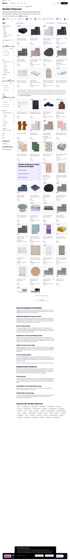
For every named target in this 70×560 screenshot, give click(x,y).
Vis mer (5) (5, 36)
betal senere (43, 372)
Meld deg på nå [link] (59, 556)
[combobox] (50, 23)
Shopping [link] (7, 6)
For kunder (4, 0)
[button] (58, 3)
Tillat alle (49, 555)
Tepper (51, 348)
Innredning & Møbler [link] (20, 6)
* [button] (48, 43)
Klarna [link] (3, 6)
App (22, 3)
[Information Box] (24, 23)
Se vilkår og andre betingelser (25, 95)
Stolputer (5, 33)
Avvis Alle (39, 555)
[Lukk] (54, 548)
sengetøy (18, 311)
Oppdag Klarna (13, 3)
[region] (35, 552)
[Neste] (66, 19)
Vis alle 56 (4, 125)
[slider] (3, 46)
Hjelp (25, 3)
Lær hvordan (25, 16)
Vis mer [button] (42, 300)
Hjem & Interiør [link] (13, 6)
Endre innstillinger (21, 555)
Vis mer (38, 14)
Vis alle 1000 (4, 74)
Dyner (4, 30)
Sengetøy (5, 32)
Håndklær (5, 27)
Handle (18, 3)
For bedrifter (9, 0)
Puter (4, 29)
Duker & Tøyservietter (7, 35)
